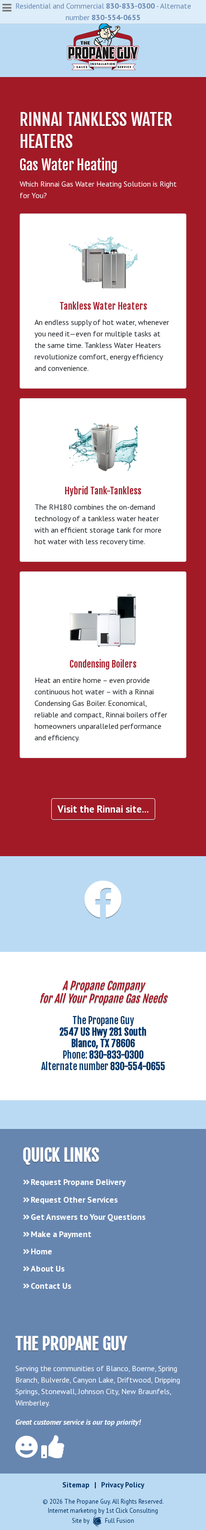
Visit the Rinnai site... (103, 809)
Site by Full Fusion (103, 1521)
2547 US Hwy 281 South (103, 1032)
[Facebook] (103, 911)
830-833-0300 (130, 6)
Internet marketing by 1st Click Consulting (103, 1511)
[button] (7, 7)
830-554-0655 (116, 17)
